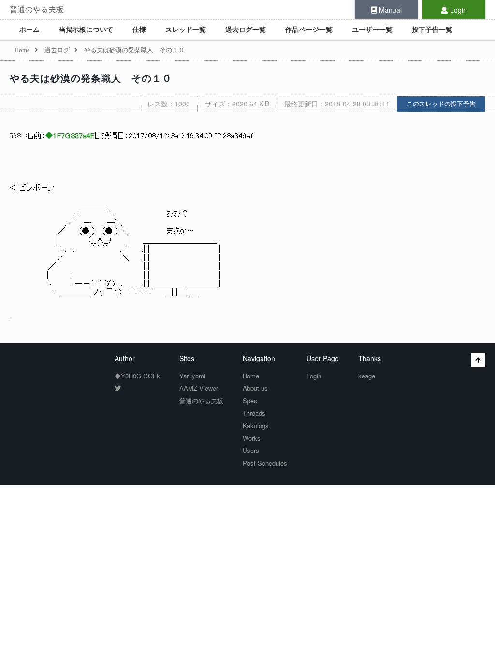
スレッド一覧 (185, 29)
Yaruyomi (192, 375)
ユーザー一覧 (372, 29)
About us (255, 387)
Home (251, 375)
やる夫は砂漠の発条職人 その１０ (91, 78)
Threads (254, 413)
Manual (390, 10)
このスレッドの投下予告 (441, 103)
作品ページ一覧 (309, 29)
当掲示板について (86, 29)
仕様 (139, 29)
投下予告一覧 (432, 29)
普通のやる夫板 (37, 9)
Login (458, 10)
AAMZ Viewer (198, 387)
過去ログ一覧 (245, 29)
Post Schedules (265, 462)
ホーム (29, 29)
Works (252, 438)
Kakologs (256, 425)
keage (366, 375)
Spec (250, 400)
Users (251, 450)
